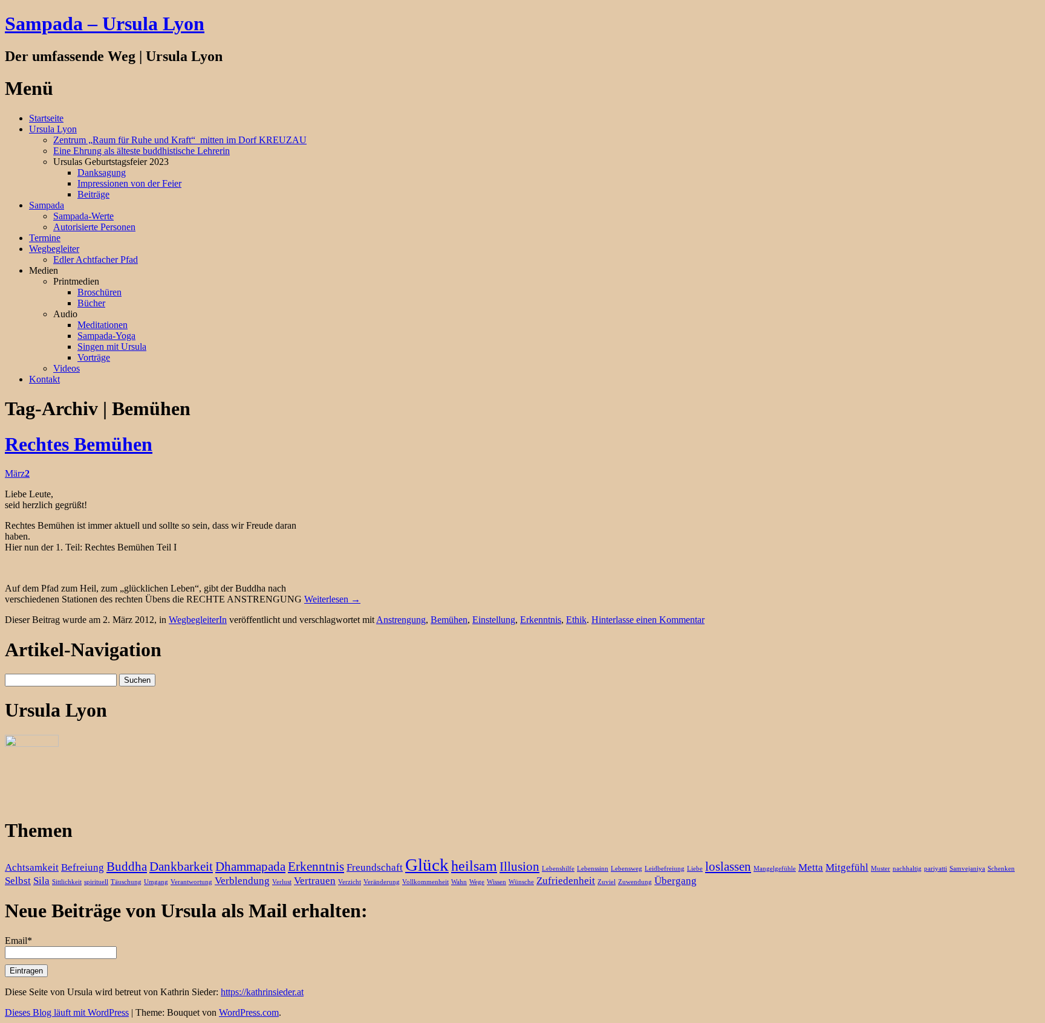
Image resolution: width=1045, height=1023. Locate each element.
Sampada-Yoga (106, 336)
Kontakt (44, 379)
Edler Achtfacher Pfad (95, 259)
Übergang (675, 880)
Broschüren (99, 292)
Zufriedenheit (565, 880)
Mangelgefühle (775, 868)
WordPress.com (249, 1012)
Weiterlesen (332, 599)
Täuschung (126, 882)
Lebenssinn (592, 868)
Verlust (281, 882)
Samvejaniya (967, 868)
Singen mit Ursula (111, 346)
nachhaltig (907, 868)
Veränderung (381, 882)
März (17, 473)
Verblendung (242, 880)
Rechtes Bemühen (78, 444)
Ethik (576, 620)
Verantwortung (191, 882)
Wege (476, 882)
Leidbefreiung (665, 868)
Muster (880, 868)
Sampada (46, 205)
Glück (427, 864)
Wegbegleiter (54, 249)
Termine (44, 238)
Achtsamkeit (32, 867)
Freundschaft (375, 867)
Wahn (459, 882)
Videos (66, 368)
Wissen (496, 882)
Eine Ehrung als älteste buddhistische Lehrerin (141, 151)
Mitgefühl (846, 867)
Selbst (18, 880)
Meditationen (102, 325)
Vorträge (93, 357)
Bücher (91, 303)
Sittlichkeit (67, 882)
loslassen (728, 866)
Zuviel (606, 882)
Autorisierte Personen (94, 227)
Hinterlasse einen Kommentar (648, 620)
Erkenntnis (540, 620)
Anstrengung (401, 620)
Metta (810, 867)
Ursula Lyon (53, 129)
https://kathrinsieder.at (262, 992)
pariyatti (935, 868)
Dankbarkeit (181, 866)
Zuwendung (635, 882)
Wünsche (521, 882)
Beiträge (93, 194)
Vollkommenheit (425, 882)
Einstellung (493, 620)
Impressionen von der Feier (129, 183)
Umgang (156, 882)
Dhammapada (250, 866)
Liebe (695, 868)
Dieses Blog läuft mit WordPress (67, 1012)
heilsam (474, 865)
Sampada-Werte (83, 216)
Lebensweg (626, 868)
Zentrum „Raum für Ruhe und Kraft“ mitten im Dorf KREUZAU (180, 140)
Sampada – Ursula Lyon (104, 23)
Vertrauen (315, 880)
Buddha (126, 866)
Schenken (1001, 868)
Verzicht (349, 882)
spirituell (96, 882)
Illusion (519, 866)
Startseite (46, 118)
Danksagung (101, 172)
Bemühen (449, 620)
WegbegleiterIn (198, 620)
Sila (41, 880)
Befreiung (82, 867)
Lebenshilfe (558, 868)
